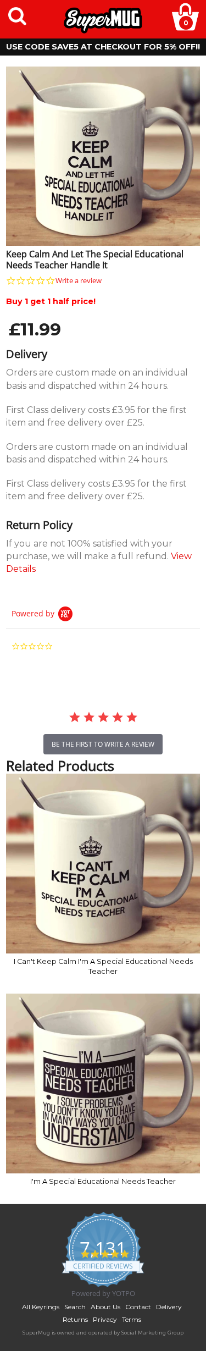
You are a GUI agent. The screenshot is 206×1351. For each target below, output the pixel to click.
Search (75, 1307)
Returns (75, 1319)
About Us (105, 1307)
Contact (138, 1307)
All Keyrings (40, 1307)
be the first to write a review (103, 744)
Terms (131, 1319)
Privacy (105, 1319)
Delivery (169, 1307)
